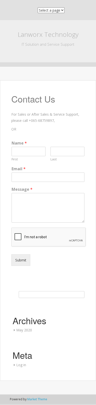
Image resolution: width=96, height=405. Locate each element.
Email (19, 168)
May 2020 (24, 330)
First (15, 159)
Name (19, 143)
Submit (20, 260)
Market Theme (37, 399)
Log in (21, 364)
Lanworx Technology (48, 34)
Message (22, 189)
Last (53, 159)
